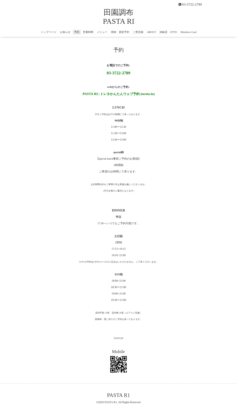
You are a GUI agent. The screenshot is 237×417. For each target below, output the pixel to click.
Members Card (189, 32)
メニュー (102, 32)
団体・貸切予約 (120, 32)
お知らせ (65, 32)
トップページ (48, 32)
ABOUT (151, 32)
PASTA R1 (118, 395)
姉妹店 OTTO (168, 32)
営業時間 (88, 32)
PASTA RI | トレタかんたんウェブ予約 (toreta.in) (119, 94)
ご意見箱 (138, 32)
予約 (76, 32)
